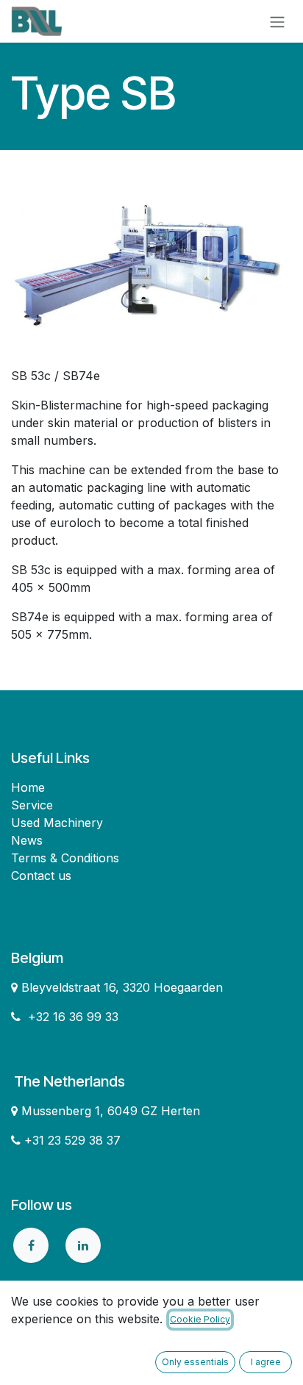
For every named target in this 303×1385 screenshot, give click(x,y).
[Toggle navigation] (277, 21)
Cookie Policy (200, 1319)
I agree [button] (266, 1361)
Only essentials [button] (195, 1361)
